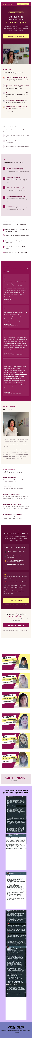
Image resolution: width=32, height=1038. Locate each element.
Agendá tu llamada (23, 4)
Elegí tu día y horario (16, 600)
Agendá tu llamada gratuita (16, 36)
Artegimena (7, 4)
